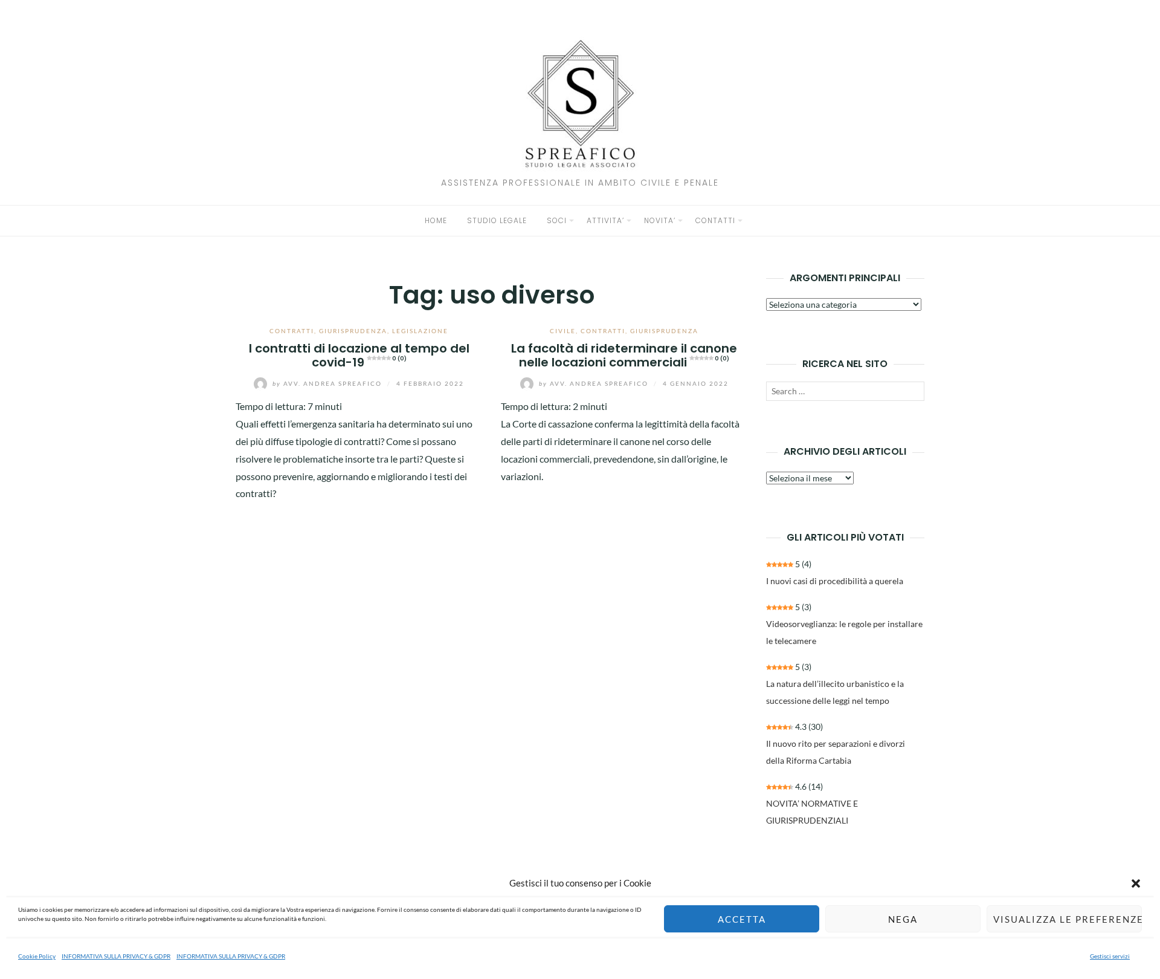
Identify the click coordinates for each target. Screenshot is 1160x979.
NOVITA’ (659, 220)
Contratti (291, 330)
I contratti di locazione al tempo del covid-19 (359, 355)
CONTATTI (715, 220)
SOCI (557, 220)
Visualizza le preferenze (1067, 919)
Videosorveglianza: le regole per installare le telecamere (844, 632)
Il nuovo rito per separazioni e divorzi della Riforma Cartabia (835, 752)
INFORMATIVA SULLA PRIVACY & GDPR (116, 956)
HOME (436, 220)
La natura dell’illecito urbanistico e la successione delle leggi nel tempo (835, 692)
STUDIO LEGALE (497, 220)
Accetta (742, 919)
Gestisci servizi (1110, 956)
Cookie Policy (37, 956)
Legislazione (420, 330)
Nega (903, 919)
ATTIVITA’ (605, 220)
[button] (1136, 883)
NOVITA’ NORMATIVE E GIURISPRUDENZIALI (812, 811)
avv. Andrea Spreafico (328, 383)
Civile (563, 330)
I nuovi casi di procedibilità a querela (834, 581)
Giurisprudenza (353, 330)
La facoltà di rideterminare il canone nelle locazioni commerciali (624, 355)
